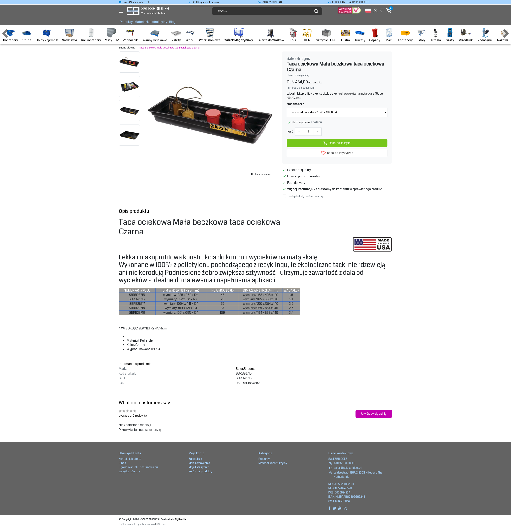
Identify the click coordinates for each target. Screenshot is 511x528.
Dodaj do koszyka (340, 143)
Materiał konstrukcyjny (151, 22)
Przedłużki (466, 40)
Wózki (190, 40)
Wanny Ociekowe (155, 40)
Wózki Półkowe (209, 40)
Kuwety (360, 40)
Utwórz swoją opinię (298, 75)
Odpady (374, 40)
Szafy (450, 40)
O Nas (122, 463)
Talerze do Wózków (270, 40)
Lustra (345, 40)
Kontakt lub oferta (130, 459)
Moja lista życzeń (199, 467)
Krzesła (436, 40)
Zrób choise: (295, 104)
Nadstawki (69, 40)
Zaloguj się (195, 459)
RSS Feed (161, 524)
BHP (307, 40)
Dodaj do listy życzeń (340, 153)
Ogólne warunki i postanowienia (138, 467)
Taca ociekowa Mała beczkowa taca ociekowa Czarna (169, 47)
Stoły (421, 40)
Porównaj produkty (200, 471)
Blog (172, 22)
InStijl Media (179, 519)
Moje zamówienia (199, 463)
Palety (176, 40)
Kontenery (10, 40)
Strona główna (127, 47)
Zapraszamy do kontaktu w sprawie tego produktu (349, 189)
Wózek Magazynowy (238, 40)
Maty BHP (112, 40)
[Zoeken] (316, 11)
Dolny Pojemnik (47, 40)
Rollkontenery (91, 40)
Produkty (126, 22)
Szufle (26, 40)
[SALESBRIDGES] (133, 11)
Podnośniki (131, 40)
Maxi (389, 40)
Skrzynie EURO (326, 40)
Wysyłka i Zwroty (129, 471)
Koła (293, 40)
